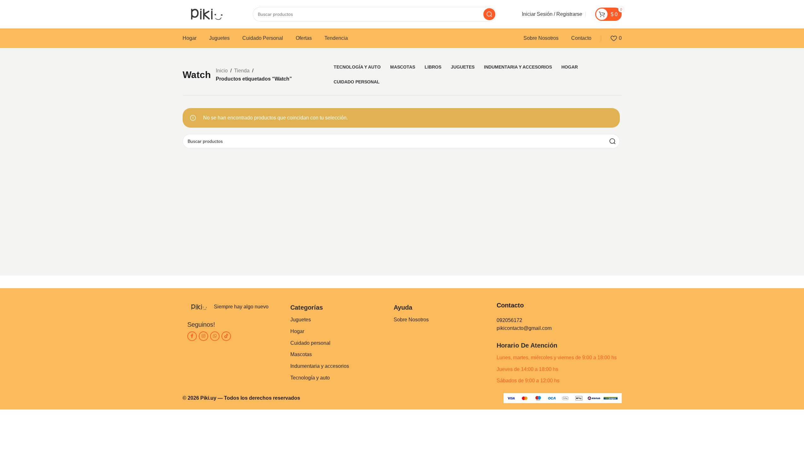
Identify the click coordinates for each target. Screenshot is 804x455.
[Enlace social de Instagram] (203, 336)
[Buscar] (489, 14)
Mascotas (301, 354)
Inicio (222, 70)
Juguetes (300, 319)
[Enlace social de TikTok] (226, 336)
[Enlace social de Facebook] (192, 336)
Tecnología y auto (310, 377)
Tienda (242, 70)
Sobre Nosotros (411, 319)
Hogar (297, 331)
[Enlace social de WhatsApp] (215, 336)
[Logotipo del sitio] (205, 13)
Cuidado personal (310, 343)
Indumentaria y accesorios (319, 366)
